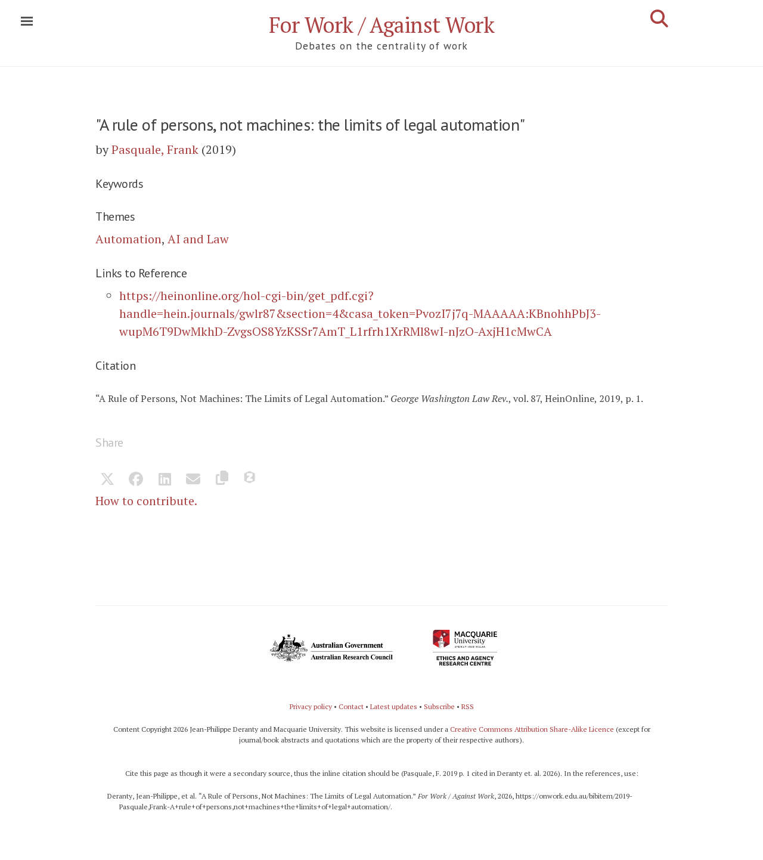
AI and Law (198, 239)
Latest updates (393, 706)
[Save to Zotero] (250, 480)
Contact (351, 706)
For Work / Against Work (382, 25)
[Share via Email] (193, 480)
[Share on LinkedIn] (164, 480)
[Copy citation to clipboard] (222, 480)
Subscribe (439, 706)
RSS (467, 706)
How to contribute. (146, 501)
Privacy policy (311, 706)
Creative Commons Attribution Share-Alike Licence (532, 729)
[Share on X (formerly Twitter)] (107, 480)
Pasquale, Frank (154, 149)
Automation (128, 239)
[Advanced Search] (659, 18)
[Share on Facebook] (136, 480)
